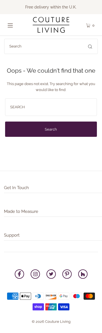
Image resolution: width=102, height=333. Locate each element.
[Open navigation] (15, 25)
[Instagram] (35, 274)
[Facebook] (19, 274)
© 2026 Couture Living (51, 321)
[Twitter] (51, 274)
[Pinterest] (67, 274)
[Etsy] (83, 274)
